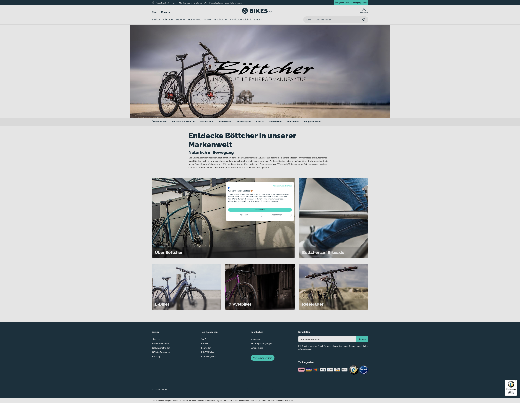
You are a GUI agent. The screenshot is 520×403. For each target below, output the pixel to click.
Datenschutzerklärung (282, 186)
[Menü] (515, 381)
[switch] (511, 392)
